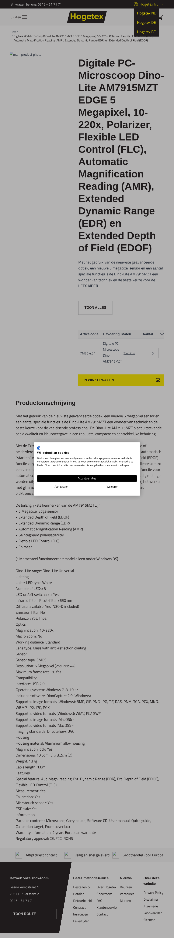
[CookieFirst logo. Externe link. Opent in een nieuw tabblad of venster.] (38, 448)
